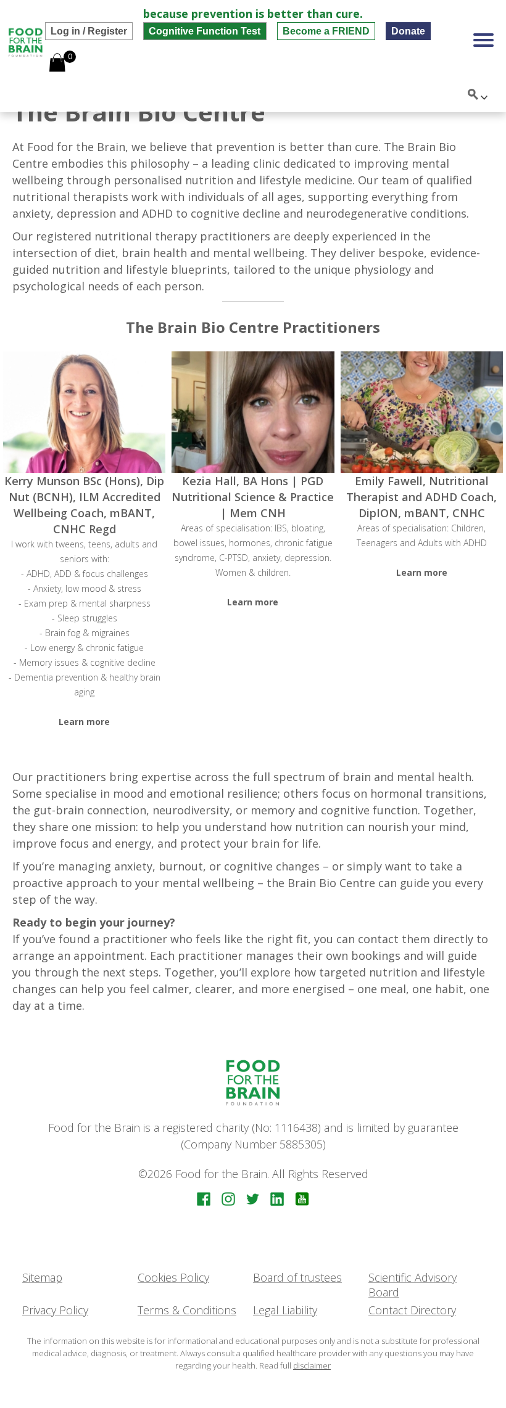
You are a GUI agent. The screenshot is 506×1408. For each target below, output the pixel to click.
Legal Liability (285, 1310)
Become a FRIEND (326, 30)
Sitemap (42, 1277)
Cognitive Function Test (204, 30)
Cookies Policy (173, 1277)
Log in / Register (89, 30)
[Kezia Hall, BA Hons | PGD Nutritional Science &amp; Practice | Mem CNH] (253, 412)
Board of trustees (297, 1277)
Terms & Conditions (187, 1310)
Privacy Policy (55, 1310)
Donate (408, 30)
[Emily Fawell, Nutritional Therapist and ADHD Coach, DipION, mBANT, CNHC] (422, 412)
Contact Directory (412, 1310)
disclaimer (312, 1365)
